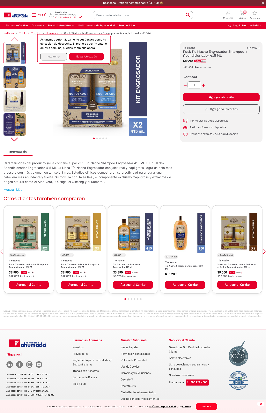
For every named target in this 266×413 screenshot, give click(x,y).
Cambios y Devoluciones (136, 373)
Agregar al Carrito (28, 285)
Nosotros (78, 347)
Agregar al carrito (221, 97)
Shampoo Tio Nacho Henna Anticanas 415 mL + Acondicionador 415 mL (236, 265)
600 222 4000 (198, 382)
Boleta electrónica (180, 358)
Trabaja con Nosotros (86, 370)
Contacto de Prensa (85, 377)
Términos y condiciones (135, 353)
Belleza (9, 33)
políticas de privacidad (162, 406)
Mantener (54, 56)
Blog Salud (79, 383)
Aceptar (206, 406)
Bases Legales (130, 347)
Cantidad (190, 77)
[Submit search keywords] (187, 15)
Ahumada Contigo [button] (16, 25)
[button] (228, 15)
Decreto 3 (127, 379)
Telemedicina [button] (127, 25)
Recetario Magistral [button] (59, 25)
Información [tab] (18, 152)
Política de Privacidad (134, 360)
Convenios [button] (38, 25)
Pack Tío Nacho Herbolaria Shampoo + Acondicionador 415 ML (28, 265)
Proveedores (80, 353)
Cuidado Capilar (30, 33)
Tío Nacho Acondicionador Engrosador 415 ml (127, 265)
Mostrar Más (13, 189)
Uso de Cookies (130, 366)
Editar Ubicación (86, 56)
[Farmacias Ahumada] (16, 15)
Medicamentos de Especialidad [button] (96, 25)
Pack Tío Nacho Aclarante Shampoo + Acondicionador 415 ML (80, 265)
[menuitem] (244, 25)
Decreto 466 (128, 385)
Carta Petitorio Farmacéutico (138, 392)
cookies (186, 406)
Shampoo (52, 33)
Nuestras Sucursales (181, 375)
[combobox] (143, 15)
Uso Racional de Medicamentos (140, 398)
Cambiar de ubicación (66, 17)
